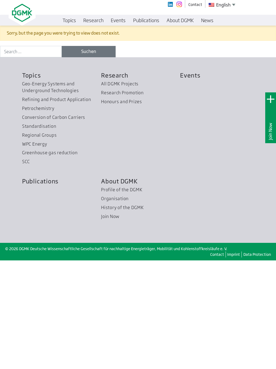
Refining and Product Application (56, 99)
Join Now (270, 131)
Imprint (233, 254)
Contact (217, 254)
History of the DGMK (122, 207)
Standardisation (39, 126)
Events (190, 75)
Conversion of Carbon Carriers (53, 117)
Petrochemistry (38, 108)
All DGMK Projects (120, 83)
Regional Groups (39, 135)
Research (114, 75)
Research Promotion (122, 92)
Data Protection (257, 254)
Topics (31, 75)
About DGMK (119, 181)
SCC (26, 161)
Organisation (115, 198)
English (223, 5)
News (207, 20)
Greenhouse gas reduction (49, 152)
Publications (40, 181)
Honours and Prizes (121, 101)
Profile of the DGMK (122, 189)
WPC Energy (34, 144)
